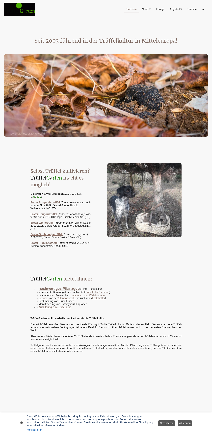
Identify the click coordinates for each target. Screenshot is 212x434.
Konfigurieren (34, 429)
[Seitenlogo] (19, 9)
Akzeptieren (166, 423)
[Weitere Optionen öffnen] (203, 9)
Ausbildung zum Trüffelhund (54, 307)
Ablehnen (185, 423)
